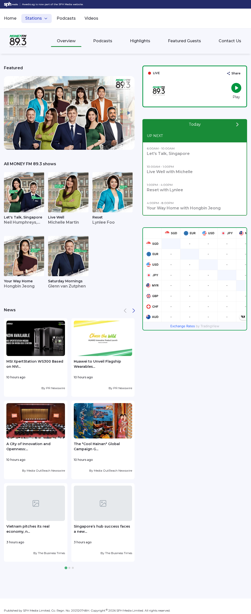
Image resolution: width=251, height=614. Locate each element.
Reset (97, 217)
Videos (91, 18)
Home (10, 18)
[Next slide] (129, 113)
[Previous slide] (10, 113)
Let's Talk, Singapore (23, 217)
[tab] (65, 568)
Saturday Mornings (65, 281)
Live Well (56, 217)
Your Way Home (18, 281)
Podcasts (66, 18)
